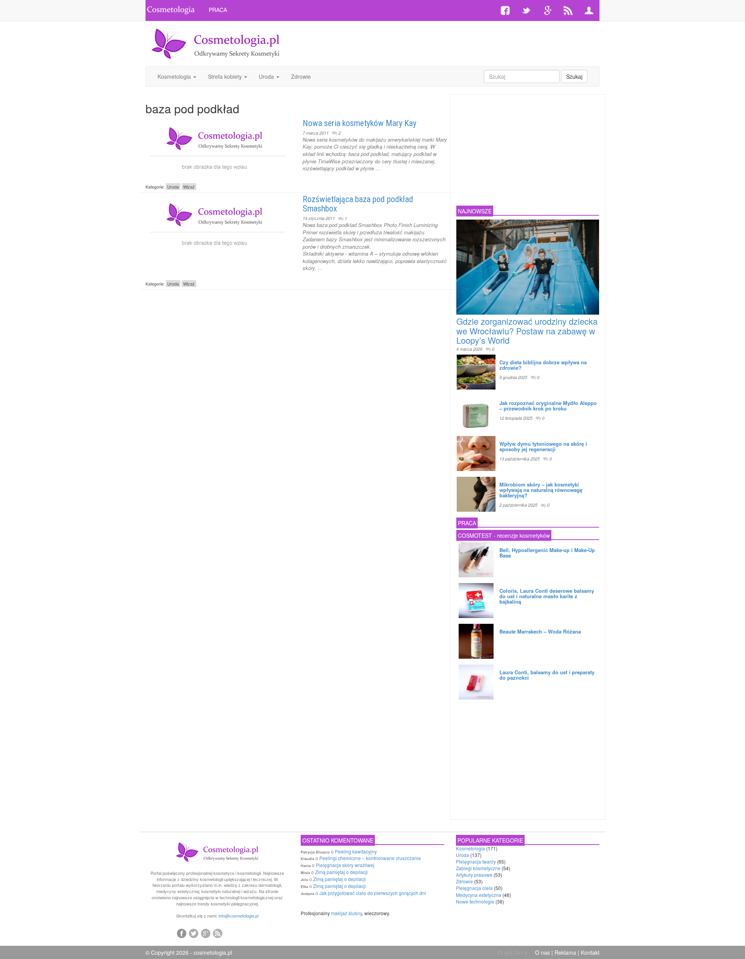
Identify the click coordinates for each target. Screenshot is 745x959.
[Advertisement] (449, 42)
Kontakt (590, 952)
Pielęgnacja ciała (474, 888)
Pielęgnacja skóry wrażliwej (345, 865)
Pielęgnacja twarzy (476, 861)
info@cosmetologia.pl (238, 915)
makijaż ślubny (346, 913)
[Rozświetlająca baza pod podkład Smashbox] (218, 224)
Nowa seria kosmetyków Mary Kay (359, 123)
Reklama (565, 952)
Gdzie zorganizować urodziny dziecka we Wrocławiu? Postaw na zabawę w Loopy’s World (527, 330)
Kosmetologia (175, 76)
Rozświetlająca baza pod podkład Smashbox (358, 203)
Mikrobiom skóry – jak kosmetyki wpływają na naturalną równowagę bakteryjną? (540, 490)
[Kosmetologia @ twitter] (194, 933)
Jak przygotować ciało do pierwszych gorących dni (372, 893)
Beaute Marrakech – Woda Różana (540, 631)
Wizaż (189, 186)
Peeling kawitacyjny (356, 851)
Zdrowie (301, 76)
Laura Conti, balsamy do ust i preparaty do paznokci (546, 674)
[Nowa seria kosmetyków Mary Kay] (218, 148)
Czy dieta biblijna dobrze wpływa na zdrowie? (543, 364)
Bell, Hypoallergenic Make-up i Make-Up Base (547, 552)
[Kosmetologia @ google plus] (206, 933)
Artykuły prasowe (474, 874)
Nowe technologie (475, 901)
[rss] (218, 933)
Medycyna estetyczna (478, 894)
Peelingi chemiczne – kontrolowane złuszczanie (370, 858)
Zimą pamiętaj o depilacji (341, 872)
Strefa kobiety (225, 76)
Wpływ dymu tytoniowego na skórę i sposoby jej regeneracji (543, 446)
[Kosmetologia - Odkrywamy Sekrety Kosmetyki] (215, 43)
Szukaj (574, 76)
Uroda (267, 76)
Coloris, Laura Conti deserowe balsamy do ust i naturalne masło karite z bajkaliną (546, 596)
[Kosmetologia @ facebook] (182, 933)
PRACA (218, 10)
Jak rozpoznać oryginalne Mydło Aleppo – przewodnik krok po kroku (548, 405)
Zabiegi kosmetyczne (478, 868)
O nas (542, 952)
